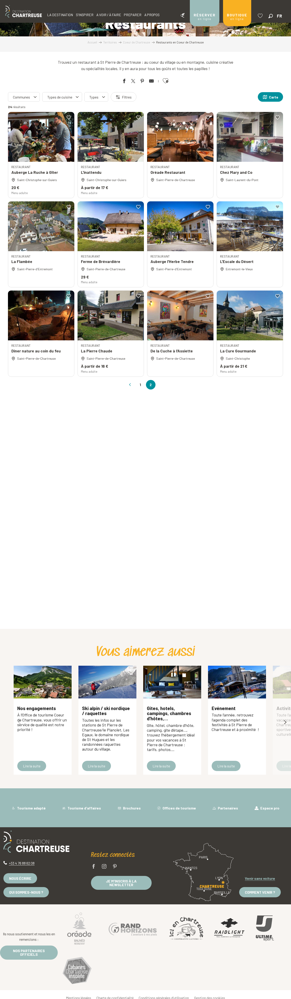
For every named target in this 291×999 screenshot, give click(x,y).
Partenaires (227, 808)
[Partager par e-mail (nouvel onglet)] (151, 82)
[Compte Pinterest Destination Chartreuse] (115, 867)
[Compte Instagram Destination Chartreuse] (104, 867)
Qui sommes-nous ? (26, 892)
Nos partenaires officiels (29, 952)
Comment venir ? (260, 892)
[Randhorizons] (132, 928)
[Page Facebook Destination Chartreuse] (93, 867)
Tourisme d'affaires (84, 808)
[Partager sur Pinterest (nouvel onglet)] (142, 82)
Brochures (131, 808)
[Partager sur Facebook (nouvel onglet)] (124, 82)
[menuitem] (23, 11)
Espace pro (269, 808)
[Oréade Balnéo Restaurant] (79, 928)
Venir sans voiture (260, 878)
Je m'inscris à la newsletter (121, 883)
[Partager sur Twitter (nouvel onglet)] (133, 82)
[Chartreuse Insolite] (77, 971)
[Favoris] (260, 16)
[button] (271, 16)
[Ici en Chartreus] (186, 928)
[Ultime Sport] (264, 928)
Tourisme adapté (31, 808)
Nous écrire (20, 878)
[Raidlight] (229, 928)
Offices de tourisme (179, 808)
